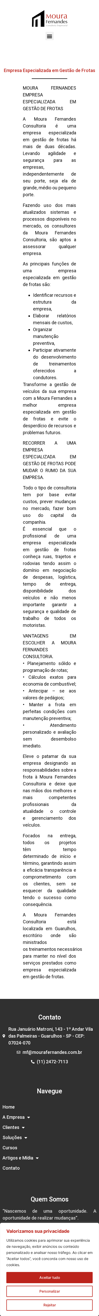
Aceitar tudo (49, 1277)
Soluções (12, 1137)
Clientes (11, 1127)
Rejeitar (49, 1305)
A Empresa (14, 1117)
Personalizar (49, 1291)
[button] (49, 36)
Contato (11, 1168)
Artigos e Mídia (18, 1158)
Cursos (10, 1147)
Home (9, 1107)
